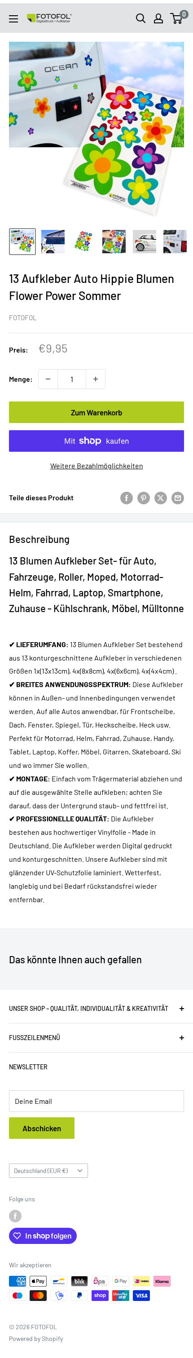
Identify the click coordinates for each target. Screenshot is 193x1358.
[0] (176, 18)
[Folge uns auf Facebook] (15, 1216)
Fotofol (23, 317)
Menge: (21, 379)
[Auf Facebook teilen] (126, 497)
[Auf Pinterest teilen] (143, 497)
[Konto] (158, 18)
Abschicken (41, 1128)
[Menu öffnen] (13, 18)
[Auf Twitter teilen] (160, 497)
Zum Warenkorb (97, 412)
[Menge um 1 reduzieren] (48, 379)
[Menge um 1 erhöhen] (95, 379)
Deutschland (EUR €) (41, 1170)
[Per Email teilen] (177, 497)
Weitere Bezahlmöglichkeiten (96, 465)
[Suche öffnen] (141, 18)
